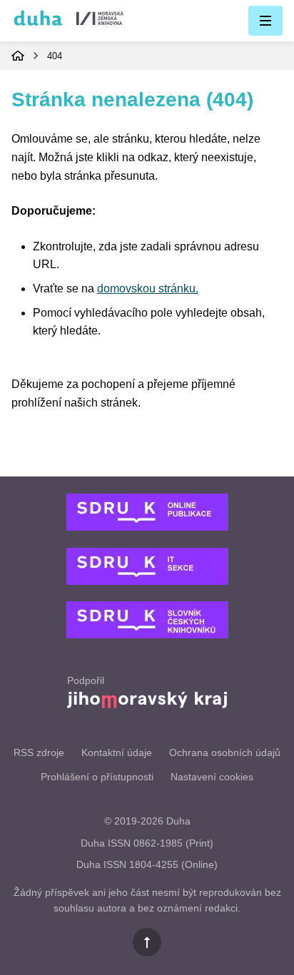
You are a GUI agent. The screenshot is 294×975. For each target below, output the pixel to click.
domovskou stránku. (147, 288)
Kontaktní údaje (116, 752)
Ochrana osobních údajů (224, 752)
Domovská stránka (17, 55)
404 (54, 56)
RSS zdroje (39, 752)
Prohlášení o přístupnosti (97, 776)
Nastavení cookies (212, 776)
